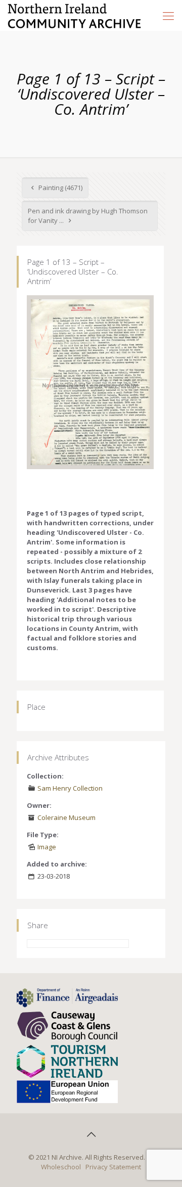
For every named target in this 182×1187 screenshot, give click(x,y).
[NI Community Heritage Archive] (75, 15)
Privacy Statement (113, 1166)
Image (46, 846)
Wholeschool (61, 1166)
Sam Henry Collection (70, 788)
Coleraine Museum (66, 817)
